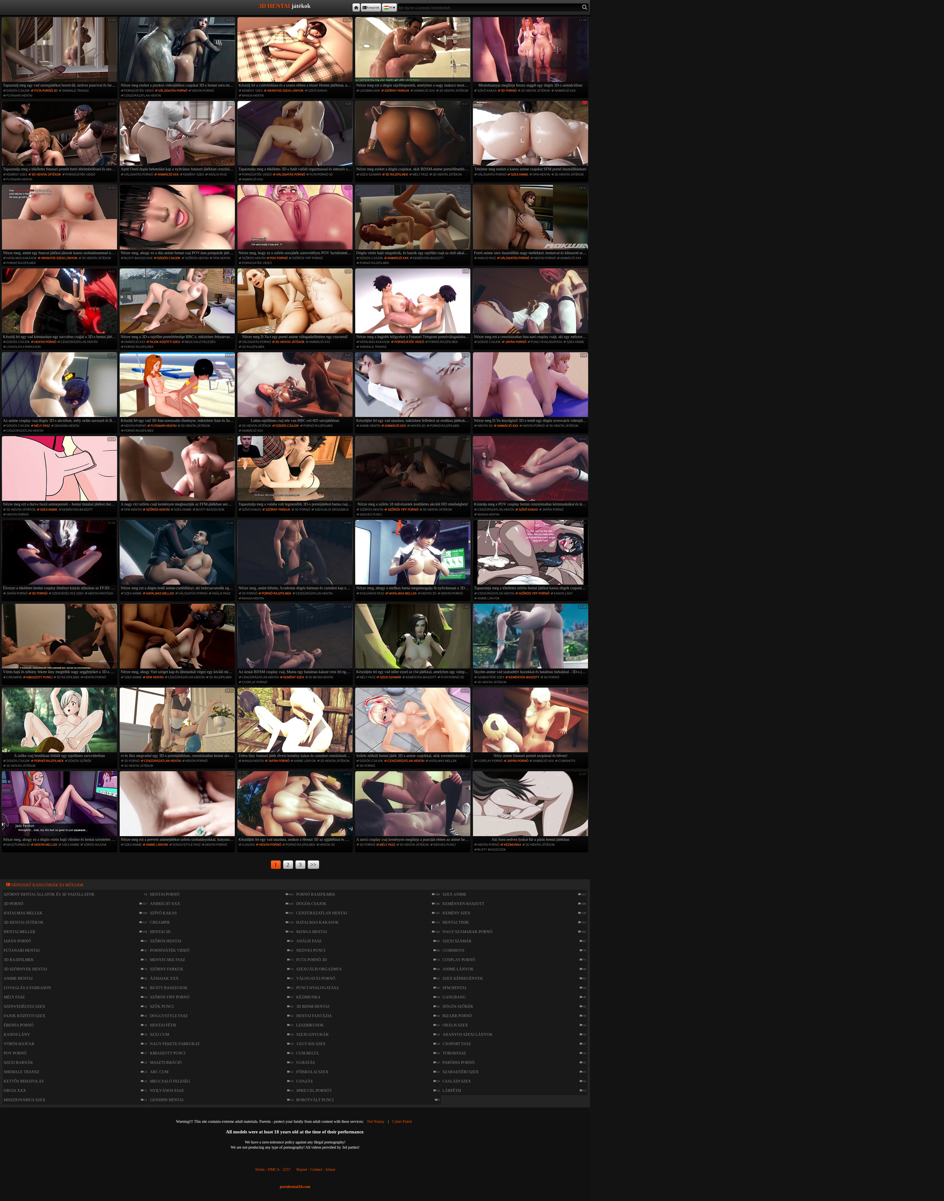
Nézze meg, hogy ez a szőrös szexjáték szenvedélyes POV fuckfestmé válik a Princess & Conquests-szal (295, 220)
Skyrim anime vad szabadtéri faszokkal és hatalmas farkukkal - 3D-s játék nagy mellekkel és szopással (531, 639)
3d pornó (508, 90)
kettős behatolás (24, 1081)
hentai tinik (455, 922)
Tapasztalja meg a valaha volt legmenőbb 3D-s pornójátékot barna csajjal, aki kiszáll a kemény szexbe (295, 471)
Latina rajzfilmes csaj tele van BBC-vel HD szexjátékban (301, 388)
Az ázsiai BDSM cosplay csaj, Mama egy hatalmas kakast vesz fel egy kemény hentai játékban (295, 639)
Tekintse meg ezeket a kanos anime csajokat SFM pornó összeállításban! (530, 136)
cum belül (307, 1053)
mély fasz (420, 174)
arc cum (159, 1072)
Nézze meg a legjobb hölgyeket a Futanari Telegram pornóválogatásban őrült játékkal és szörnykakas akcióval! (413, 304)
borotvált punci (315, 1100)
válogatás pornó (172, 90)
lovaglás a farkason (23, 347)
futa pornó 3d (46, 90)
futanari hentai (19, 95)
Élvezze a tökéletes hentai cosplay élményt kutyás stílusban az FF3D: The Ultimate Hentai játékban (60, 555)
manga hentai (253, 95)
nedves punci (371, 514)
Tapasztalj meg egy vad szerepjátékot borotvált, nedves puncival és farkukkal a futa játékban (60, 52)
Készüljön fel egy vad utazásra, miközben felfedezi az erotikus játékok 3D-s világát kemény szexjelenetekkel (413, 388)
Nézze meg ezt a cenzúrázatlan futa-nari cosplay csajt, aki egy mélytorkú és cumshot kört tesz (531, 304)
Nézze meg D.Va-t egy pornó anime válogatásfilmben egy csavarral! (296, 304)
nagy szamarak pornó (467, 932)
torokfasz (454, 1053)
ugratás (305, 1062)
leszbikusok (370, 90)
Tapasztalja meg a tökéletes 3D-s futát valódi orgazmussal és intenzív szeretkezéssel (295, 136)
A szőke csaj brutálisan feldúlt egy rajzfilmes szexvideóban (65, 723)
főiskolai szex (312, 1072)
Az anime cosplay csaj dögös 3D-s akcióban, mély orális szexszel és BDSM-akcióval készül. (60, 388)
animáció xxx (424, 90)
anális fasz (217, 174)
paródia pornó (458, 1062)
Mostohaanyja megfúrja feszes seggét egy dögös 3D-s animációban (532, 52)
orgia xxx (15, 1090)
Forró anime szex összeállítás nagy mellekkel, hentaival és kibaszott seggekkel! (531, 220)
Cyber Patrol (402, 1121)
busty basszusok (138, 258)
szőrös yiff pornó (307, 258)
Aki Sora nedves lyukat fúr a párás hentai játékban (539, 806)
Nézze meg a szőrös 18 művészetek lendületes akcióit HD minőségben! (413, 471)
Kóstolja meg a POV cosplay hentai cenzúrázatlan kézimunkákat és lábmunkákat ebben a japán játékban (531, 471)
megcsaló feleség (200, 342)
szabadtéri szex (490, 677)
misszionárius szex (24, 1100)
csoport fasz (456, 1044)
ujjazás (248, 844)
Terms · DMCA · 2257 (273, 1169)
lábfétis (451, 1090)
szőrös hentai (196, 258)
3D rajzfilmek (396, 174)
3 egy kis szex (311, 1044)
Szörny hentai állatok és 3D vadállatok (49, 894)
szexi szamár (370, 174)
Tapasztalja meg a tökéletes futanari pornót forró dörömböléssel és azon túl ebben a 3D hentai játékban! (60, 136)
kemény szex (252, 90)
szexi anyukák (312, 1034)
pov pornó (279, 258)
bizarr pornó (457, 1016)
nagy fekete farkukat (175, 1044)
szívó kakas (317, 90)
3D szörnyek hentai (25, 969)
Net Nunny (375, 1121)
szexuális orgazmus (332, 509)
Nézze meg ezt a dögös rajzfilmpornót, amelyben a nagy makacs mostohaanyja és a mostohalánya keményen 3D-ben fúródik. (413, 52)
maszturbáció (18, 844)
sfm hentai (541, 174)
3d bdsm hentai (321, 677)
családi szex (456, 1081)
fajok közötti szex (165, 342)
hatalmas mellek (160, 593)
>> (313, 864)
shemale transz (75, 90)
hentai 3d (418, 426)
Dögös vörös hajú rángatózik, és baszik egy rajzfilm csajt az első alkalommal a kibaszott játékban (413, 220)
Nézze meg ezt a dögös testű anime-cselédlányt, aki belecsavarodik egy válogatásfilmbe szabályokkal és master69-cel (178, 555)
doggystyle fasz (187, 844)
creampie (14, 677)
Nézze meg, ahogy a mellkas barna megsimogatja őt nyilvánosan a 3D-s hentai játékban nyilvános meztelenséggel (413, 555)
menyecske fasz (167, 960)
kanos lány (563, 593)
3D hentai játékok (454, 90)
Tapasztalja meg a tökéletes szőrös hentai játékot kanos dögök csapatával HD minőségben (531, 555)
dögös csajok (18, 90)
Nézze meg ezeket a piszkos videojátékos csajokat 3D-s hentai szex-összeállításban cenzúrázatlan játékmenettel (178, 52)
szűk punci (162, 1006)
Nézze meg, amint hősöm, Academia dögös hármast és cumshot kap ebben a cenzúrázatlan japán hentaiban (295, 555)
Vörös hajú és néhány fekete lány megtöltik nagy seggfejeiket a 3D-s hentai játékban (60, 639)
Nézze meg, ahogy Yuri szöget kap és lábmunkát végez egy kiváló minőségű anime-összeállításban (178, 639)
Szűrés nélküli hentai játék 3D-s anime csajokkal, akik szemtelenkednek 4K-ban (413, 723)
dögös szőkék (79, 761)
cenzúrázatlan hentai (142, 95)
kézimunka (512, 844)
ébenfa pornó (19, 1025)
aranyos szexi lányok (285, 90)
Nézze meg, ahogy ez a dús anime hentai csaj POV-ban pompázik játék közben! (178, 220)
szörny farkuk (396, 90)
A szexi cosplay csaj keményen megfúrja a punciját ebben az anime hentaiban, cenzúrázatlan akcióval (413, 806)
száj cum (159, 1034)
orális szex (455, 1025)
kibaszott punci (39, 677)
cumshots (566, 761)
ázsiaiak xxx (164, 978)
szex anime (519, 174)
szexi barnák (18, 1062)
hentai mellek (45, 844)
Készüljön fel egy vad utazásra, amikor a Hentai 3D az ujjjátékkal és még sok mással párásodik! (295, 806)
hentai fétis (163, 1025)
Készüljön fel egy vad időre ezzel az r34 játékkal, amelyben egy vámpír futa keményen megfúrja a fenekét (413, 639)
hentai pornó (203, 90)
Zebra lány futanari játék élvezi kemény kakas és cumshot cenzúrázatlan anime (295, 723)
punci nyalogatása (546, 342)
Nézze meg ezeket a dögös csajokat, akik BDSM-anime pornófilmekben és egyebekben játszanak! (413, 136)
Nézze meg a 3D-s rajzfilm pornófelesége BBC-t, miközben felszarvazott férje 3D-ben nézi (178, 304)
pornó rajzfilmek (21, 263)
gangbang (454, 997)
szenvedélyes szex (68, 593)
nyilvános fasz (372, 593)
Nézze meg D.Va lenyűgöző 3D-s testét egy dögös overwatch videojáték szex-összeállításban (531, 388)
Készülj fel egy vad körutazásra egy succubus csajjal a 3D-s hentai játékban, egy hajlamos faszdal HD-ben (60, 304)
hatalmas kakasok (21, 258)
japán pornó (515, 342)
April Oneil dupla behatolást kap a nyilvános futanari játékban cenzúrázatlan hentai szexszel (178, 136)
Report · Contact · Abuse (315, 1169)
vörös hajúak (95, 844)
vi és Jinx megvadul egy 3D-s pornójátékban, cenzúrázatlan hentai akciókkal (178, 723)
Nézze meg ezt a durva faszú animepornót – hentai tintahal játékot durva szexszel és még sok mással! (60, 471)
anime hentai (370, 426)
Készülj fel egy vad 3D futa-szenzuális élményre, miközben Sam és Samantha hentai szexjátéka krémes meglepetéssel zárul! (178, 388)
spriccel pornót (314, 1090)
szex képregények (462, 978)
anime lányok (488, 598)
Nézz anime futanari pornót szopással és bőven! (540, 723)
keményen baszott (428, 258)
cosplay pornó (254, 682)
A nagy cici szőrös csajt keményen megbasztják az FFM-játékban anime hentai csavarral (178, 471)
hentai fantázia (100, 593)
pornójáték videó (139, 90)
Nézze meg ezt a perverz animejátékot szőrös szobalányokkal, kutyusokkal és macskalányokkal (178, 806)
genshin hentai (66, 426)
